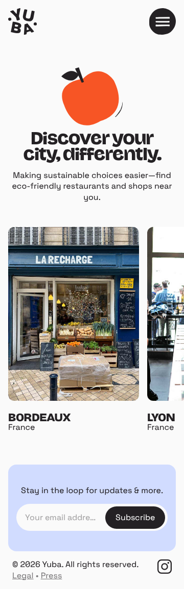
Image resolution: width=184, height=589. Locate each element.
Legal (23, 575)
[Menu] (162, 21)
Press (51, 575)
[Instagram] (164, 566)
